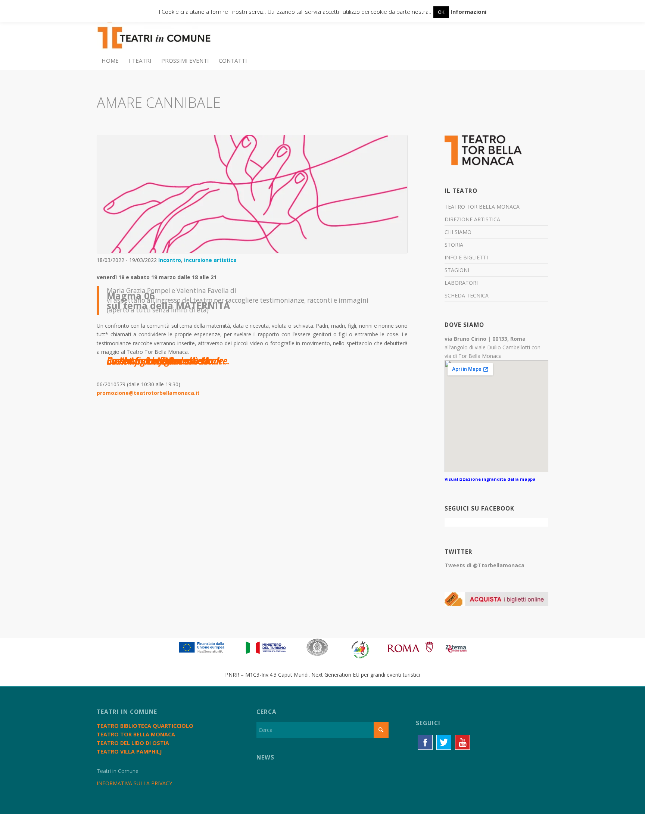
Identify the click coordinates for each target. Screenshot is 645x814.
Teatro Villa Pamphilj (129, 751)
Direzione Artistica (472, 219)
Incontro (169, 259)
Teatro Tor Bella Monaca (482, 206)
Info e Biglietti (466, 257)
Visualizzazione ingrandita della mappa (490, 479)
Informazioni (468, 11)
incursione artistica (210, 259)
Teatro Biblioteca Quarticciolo (145, 725)
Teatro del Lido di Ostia (133, 742)
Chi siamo (458, 232)
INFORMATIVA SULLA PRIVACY (134, 783)
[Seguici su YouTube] (462, 742)
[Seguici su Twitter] (443, 742)
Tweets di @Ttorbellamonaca (484, 565)
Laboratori (461, 282)
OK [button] (441, 12)
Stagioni (457, 270)
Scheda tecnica (467, 295)
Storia (454, 244)
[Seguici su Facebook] (425, 742)
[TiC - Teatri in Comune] (154, 34)
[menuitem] (110, 60)
